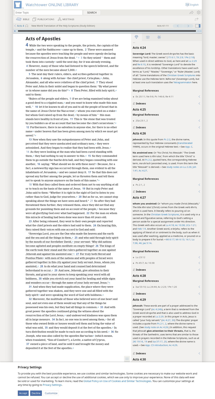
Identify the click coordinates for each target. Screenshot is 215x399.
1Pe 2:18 (189, 57)
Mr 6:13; (180, 239)
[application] (107, 31)
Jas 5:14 (146, 243)
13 (30, 139)
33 (102, 307)
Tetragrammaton (182, 82)
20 (165, 341)
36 (112, 331)
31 (30, 286)
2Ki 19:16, (138, 341)
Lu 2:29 (193, 60)
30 (173, 320)
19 (145, 341)
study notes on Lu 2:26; (179, 166)
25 (76, 237)
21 (91, 201)
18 (30, 184)
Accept (23, 393)
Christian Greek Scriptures (181, 75)
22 (88, 213)
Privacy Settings (52, 385)
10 (36, 107)
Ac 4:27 (142, 170)
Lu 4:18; (170, 225)
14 (28, 151)
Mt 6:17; (170, 239)
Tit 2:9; (180, 57)
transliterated (185, 143)
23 (30, 221)
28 (41, 266)
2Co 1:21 (190, 225)
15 (89, 156)
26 (97, 246)
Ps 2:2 (167, 139)
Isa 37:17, (158, 341)
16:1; (188, 239)
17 (89, 172)
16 (39, 164)
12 (28, 127)
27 (77, 254)
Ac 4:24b (157, 309)
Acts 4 (20, 26)
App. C (188, 146)
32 (30, 299)
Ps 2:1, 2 (161, 323)
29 (56, 270)
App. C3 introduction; (156, 345)
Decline (36, 393)
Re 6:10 (141, 64)
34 (53, 319)
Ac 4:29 (173, 345)
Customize (51, 393)
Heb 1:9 (141, 228)
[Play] (15, 31)
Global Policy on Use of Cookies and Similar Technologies (117, 381)
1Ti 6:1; (172, 57)
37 (28, 344)
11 (71, 119)
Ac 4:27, (166, 320)
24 (94, 225)
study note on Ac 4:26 (156, 327)
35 (46, 327)
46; (140, 243)
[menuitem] (198, 12)
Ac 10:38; (180, 225)
